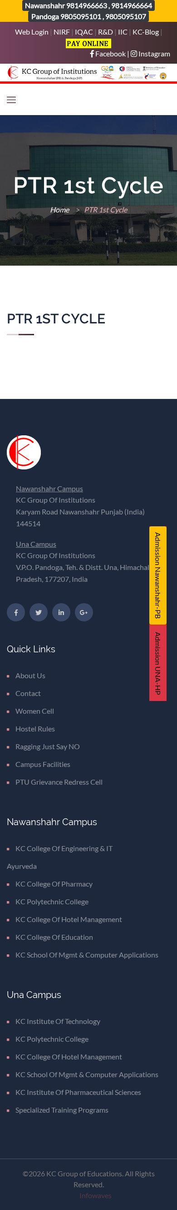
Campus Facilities (42, 764)
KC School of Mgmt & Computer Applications (86, 954)
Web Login (32, 31)
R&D (105, 31)
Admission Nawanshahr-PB (158, 575)
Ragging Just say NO (47, 746)
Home (60, 209)
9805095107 (125, 16)
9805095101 (80, 16)
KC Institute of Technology (57, 1021)
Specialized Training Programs (61, 1109)
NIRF (62, 31)
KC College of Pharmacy (54, 883)
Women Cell (34, 710)
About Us (30, 675)
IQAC (84, 31)
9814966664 (131, 5)
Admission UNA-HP (158, 663)
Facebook (110, 53)
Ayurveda (22, 866)
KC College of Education (54, 937)
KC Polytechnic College (51, 901)
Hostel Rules (35, 728)
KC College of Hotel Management (68, 919)
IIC (123, 31)
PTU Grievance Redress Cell (59, 781)
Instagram (153, 53)
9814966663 (86, 5)
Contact (28, 693)
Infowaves (95, 1195)
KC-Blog (146, 31)
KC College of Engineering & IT (64, 848)
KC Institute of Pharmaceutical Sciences (78, 1092)
